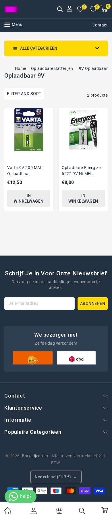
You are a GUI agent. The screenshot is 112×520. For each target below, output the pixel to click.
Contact (100, 25)
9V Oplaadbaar (93, 68)
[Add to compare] (47, 123)
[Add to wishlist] (47, 112)
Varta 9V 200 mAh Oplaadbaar (25, 170)
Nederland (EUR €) (53, 477)
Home (20, 68)
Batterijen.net (35, 456)
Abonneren (92, 303)
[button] (60, 9)
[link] (7, 513)
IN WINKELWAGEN (29, 198)
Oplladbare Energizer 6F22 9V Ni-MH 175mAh (82, 171)
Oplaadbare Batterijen (52, 68)
